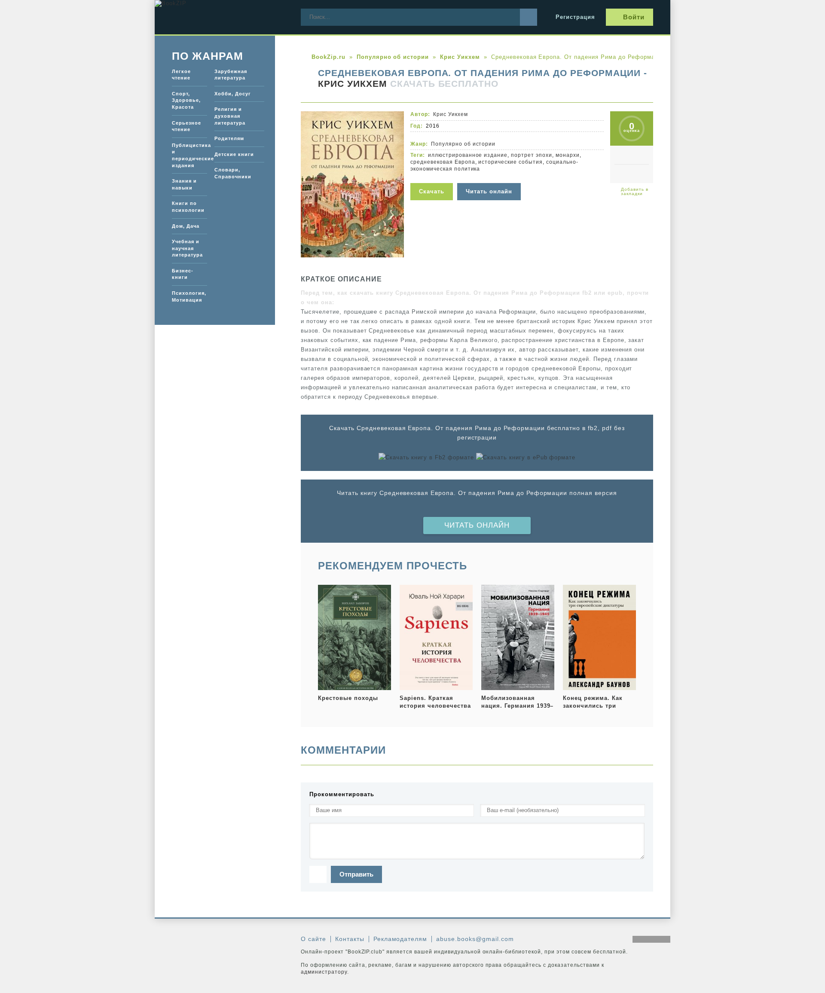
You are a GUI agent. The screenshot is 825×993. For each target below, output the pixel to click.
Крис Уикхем (352, 84)
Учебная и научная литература (187, 248)
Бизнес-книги (182, 274)
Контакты (349, 938)
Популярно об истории (463, 144)
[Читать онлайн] (490, 177)
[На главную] (219, 17)
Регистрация (575, 17)
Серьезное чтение (186, 126)
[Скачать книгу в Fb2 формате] (426, 457)
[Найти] (528, 17)
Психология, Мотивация (189, 296)
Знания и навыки (184, 184)
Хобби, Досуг (232, 93)
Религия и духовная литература (229, 116)
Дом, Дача (185, 226)
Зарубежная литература (230, 75)
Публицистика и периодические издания (189, 155)
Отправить (356, 874)
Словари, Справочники (232, 173)
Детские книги (234, 154)
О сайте (313, 938)
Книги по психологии (188, 207)
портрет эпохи (531, 155)
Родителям (229, 138)
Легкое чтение (181, 75)
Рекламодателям (400, 938)
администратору (324, 972)
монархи (568, 155)
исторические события (510, 162)
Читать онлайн (477, 525)
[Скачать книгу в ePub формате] (525, 457)
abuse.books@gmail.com (474, 938)
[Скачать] (433, 177)
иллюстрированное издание (467, 155)
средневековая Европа (442, 162)
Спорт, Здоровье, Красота (186, 100)
